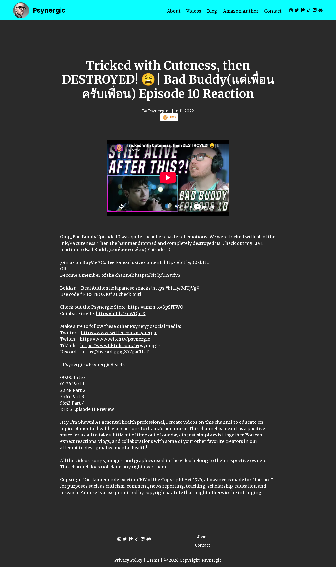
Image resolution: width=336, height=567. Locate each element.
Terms (153, 560)
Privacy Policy (128, 560)
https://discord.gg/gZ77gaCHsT (114, 352)
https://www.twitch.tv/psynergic (115, 339)
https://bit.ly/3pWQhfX (121, 313)
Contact (273, 11)
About (174, 11)
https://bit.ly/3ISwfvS (157, 275)
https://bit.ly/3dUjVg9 (175, 288)
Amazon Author (240, 11)
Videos (193, 11)
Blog (212, 11)
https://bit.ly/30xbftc (186, 262)
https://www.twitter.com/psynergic (119, 332)
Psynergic (49, 10)
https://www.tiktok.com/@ (109, 345)
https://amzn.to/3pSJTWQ (155, 307)
